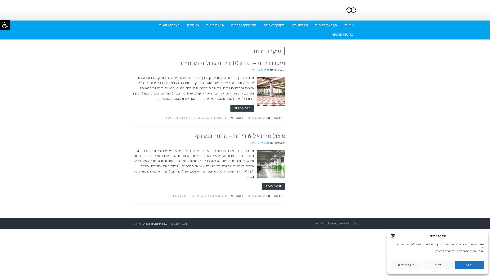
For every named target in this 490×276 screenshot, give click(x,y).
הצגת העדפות (406, 265)
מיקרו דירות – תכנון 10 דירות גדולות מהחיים (233, 62)
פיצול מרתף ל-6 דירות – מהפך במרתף (239, 135)
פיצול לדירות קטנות (175, 117)
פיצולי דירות (215, 25)
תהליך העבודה (274, 25)
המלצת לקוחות (326, 25)
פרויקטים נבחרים (243, 25)
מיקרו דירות (191, 117)
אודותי (349, 25)
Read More (242, 108)
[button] (5, 25)
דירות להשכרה (223, 117)
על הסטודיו (300, 25)
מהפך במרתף (203, 195)
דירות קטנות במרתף (220, 195)
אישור (469, 265)
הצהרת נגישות (169, 25)
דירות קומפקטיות (206, 117)
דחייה (438, 265)
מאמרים (193, 25)
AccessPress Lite (347, 223)
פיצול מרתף (177, 195)
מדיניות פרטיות (343, 34)
